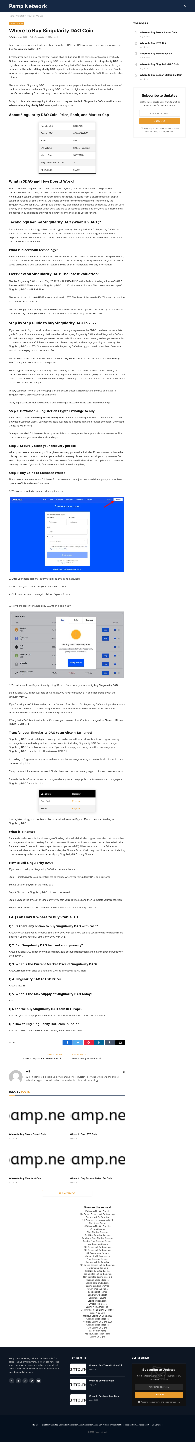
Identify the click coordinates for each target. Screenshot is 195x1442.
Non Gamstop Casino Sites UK (97, 1277)
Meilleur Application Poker (97, 1333)
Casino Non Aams (97, 1330)
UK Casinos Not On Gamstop (97, 1211)
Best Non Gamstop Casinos (97, 1235)
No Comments (38, 37)
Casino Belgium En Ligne (97, 1283)
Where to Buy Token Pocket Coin (27, 1134)
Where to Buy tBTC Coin (83, 1134)
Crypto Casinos (97, 1229)
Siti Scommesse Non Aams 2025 (97, 1220)
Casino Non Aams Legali (97, 1306)
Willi (13, 37)
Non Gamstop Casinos (97, 1259)
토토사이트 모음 (97, 1312)
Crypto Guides (16, 23)
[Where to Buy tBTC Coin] (97, 1114)
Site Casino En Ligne (97, 1327)
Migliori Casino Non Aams (130, 1424)
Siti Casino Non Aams (74, 1424)
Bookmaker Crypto (97, 1297)
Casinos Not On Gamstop (97, 1217)
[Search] (184, 6)
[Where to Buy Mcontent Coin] (37, 1159)
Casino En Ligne (97, 1336)
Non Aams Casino (97, 1223)
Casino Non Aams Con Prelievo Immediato (101, 1424)
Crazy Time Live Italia (97, 1288)
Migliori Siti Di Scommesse (97, 1256)
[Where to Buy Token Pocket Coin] (37, 1114)
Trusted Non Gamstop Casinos (97, 1241)
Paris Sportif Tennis (97, 1291)
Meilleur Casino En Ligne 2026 (97, 1315)
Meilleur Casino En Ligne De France (97, 1309)
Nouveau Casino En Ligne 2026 (97, 1321)
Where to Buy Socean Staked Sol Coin (42, 1058)
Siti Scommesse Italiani (98, 1253)
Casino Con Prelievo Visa (97, 1285)
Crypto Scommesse (98, 1303)
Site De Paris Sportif (97, 1294)
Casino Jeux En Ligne (97, 1300)
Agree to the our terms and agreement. (160, 1402)
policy (167, 1402)
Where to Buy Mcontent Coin (87, 1058)
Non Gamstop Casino (98, 1244)
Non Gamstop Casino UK (97, 1268)
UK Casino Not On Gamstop (97, 1247)
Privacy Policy (158, 131)
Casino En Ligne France (97, 1280)
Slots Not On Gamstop (97, 1232)
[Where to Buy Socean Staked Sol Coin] (97, 1159)
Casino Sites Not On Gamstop (98, 1274)
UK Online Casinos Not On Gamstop (97, 1214)
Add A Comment (67, 1193)
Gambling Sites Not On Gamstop (97, 1238)
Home (11, 16)
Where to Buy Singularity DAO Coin (159, 64)
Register (76, 801)
